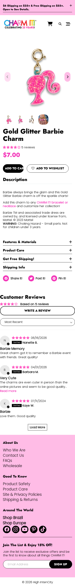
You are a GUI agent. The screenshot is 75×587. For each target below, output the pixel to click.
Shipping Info (14, 267)
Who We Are (14, 450)
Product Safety (16, 483)
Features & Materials (19, 241)
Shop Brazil (13, 517)
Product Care (13, 250)
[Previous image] (8, 77)
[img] (21, 338)
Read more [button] (8, 391)
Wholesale (12, 465)
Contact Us (13, 455)
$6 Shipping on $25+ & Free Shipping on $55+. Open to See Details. (33, 7)
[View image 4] (43, 119)
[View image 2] (20, 119)
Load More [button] (37, 427)
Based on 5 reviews (34, 304)
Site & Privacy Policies (22, 494)
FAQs (7, 460)
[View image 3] (32, 119)
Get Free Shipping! (18, 258)
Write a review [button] (37, 310)
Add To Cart (14, 168)
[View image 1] (8, 119)
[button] (12, 147)
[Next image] (67, 77)
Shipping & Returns (20, 499)
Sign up (60, 564)
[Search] (60, 24)
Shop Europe (14, 523)
